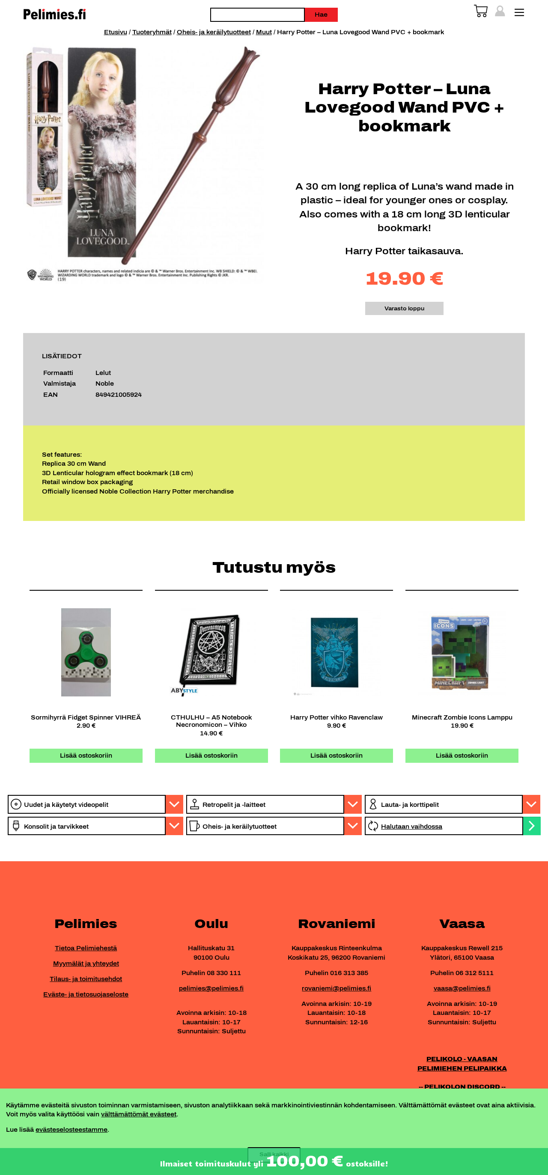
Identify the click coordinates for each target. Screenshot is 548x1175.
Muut (264, 32)
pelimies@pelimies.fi (211, 988)
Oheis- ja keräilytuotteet (214, 32)
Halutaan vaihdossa (411, 826)
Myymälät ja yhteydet (86, 963)
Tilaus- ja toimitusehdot (86, 979)
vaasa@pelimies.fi (462, 988)
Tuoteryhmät (152, 32)
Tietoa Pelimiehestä (86, 948)
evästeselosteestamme (71, 1129)
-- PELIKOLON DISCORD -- (462, 1086)
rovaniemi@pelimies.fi (336, 988)
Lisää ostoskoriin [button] (86, 755)
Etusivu (115, 32)
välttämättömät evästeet (138, 1114)
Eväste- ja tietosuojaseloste (85, 994)
